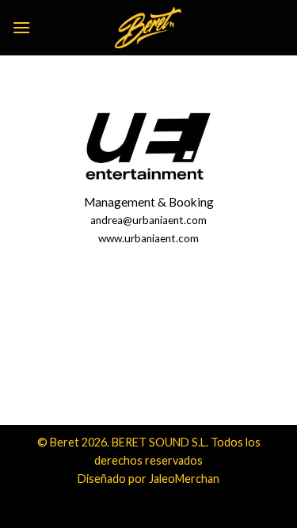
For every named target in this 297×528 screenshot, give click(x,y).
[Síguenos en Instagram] (148, 354)
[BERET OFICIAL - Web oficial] (149, 27)
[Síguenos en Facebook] (120, 354)
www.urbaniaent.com (148, 238)
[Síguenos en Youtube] (177, 354)
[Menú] (21, 27)
